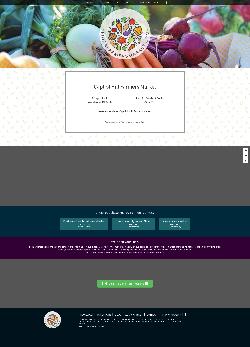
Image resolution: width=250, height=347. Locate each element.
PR (146, 321)
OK (133, 321)
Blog (129, 2)
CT (123, 319)
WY (83, 324)
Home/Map (90, 2)
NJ (108, 321)
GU (142, 319)
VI (170, 321)
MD (176, 319)
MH (172, 319)
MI (80, 321)
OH (129, 321)
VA (173, 321)
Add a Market (149, 2)
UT (164, 321)
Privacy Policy (171, 314)
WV (180, 321)
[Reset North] (245, 160)
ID (148, 319)
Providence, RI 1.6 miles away (174, 224)
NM (112, 321)
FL (136, 319)
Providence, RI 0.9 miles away (133, 224)
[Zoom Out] (245, 155)
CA (117, 319)
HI (145, 319)
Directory (111, 2)
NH (105, 321)
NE (98, 321)
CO (120, 319)
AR (114, 319)
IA (156, 319)
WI (80, 324)
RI (148, 321)
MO (91, 321)
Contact (152, 314)
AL (101, 319)
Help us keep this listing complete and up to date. (125, 122)
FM (132, 319)
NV (101, 321)
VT (167, 321)
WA (176, 321)
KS (159, 319)
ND (122, 321)
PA (143, 321)
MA (180, 319)
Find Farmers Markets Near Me (124, 283)
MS (87, 321)
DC (129, 319)
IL (151, 319)
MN (84, 321)
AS (108, 319)
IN (154, 319)
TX (161, 321)
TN (158, 321)
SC (151, 321)
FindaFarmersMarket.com (94, 327)
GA (139, 319)
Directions (150, 102)
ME (169, 319)
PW (139, 321)
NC (119, 321)
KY (162, 319)
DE (126, 319)
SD (155, 321)
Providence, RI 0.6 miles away (84, 224)
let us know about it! (154, 252)
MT (95, 321)
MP (126, 321)
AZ (111, 319)
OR (136, 321)
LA (165, 319)
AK (105, 319)
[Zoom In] (245, 150)
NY (115, 321)
